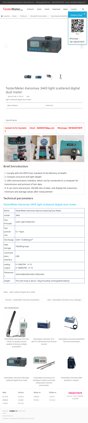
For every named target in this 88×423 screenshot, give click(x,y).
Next (66, 300)
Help (4, 392)
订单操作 (5, 403)
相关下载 (21, 403)
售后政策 (21, 397)
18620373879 (75, 393)
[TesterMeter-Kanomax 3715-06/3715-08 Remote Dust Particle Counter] (44, 324)
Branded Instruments (39, 16)
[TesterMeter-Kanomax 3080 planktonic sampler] (71, 363)
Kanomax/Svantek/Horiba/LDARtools (64, 16)
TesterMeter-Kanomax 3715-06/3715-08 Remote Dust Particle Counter (44, 341)
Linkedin (51, 397)
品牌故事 (36, 397)
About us (37, 392)
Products (30, 9)
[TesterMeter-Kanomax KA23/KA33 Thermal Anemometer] (71, 324)
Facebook (52, 400)
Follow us (52, 392)
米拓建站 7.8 (13, 411)
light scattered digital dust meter (22, 292)
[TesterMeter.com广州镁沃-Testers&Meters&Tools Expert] (13, 9)
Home (39, 9)
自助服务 (21, 400)
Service (21, 392)
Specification (11, 120)
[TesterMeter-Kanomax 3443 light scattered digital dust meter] (16, 363)
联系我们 (36, 400)
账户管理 (5, 397)
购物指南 (5, 400)
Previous (24, 300)
